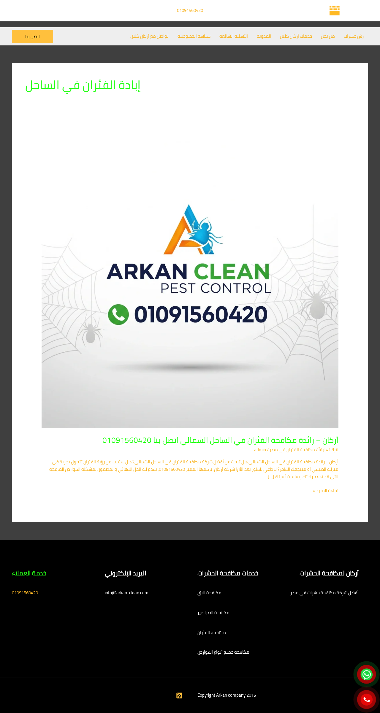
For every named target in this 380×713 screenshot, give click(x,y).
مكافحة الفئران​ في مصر (292, 449)
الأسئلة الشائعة (233, 36)
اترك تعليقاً (328, 449)
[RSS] (179, 695)
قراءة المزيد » (325, 491)
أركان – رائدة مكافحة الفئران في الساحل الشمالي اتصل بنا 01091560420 (220, 440)
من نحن (328, 36)
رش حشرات (354, 36)
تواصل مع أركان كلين (149, 36)
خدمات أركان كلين (296, 36)
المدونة (264, 36)
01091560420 (190, 10)
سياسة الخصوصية (194, 36)
